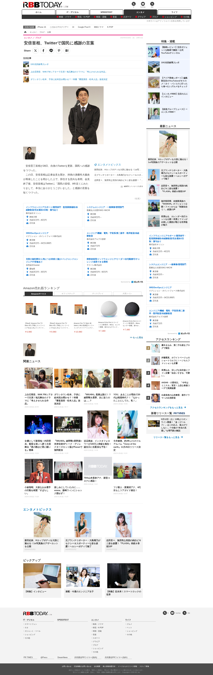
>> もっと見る (136, 337)
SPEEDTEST (106, 12)
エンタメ (140, 12)
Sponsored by (125, 282)
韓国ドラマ (98, 27)
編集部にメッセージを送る (133, 186)
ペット (129, 628)
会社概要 (97, 666)
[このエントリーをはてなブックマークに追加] (67, 50)
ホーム (39, 12)
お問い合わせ (66, 666)
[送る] (51, 50)
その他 (186, 17)
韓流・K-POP (84, 17)
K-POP (110, 27)
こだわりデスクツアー (59, 27)
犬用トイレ (127, 294)
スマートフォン (31, 624)
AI (73, 27)
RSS (189, 613)
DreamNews (63, 657)
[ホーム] (25, 32)
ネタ (26, 628)
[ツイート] (35, 50)
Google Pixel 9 (84, 27)
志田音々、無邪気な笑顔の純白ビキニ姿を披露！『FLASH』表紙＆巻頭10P (128, 180)
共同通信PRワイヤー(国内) (85, 657)
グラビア (142, 17)
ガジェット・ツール (32, 631)
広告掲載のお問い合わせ (82, 666)
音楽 (115, 17)
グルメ (129, 624)
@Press (44, 657)
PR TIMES (28, 657)
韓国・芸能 (101, 17)
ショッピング (171, 17)
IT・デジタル (73, 12)
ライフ (174, 12)
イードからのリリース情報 (127, 666)
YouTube (178, 613)
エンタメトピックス (109, 164)
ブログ (155, 17)
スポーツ (127, 17)
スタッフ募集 (144, 666)
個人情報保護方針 (109, 666)
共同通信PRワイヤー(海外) (116, 657)
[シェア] (43, 50)
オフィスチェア (68, 294)
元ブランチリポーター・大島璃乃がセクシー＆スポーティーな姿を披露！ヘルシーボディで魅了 (138, 175)
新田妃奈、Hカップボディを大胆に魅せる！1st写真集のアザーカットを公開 (128, 169)
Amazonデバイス (38, 294)
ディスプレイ (97, 294)
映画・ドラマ (65, 17)
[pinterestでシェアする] (59, 50)
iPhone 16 (42, 27)
